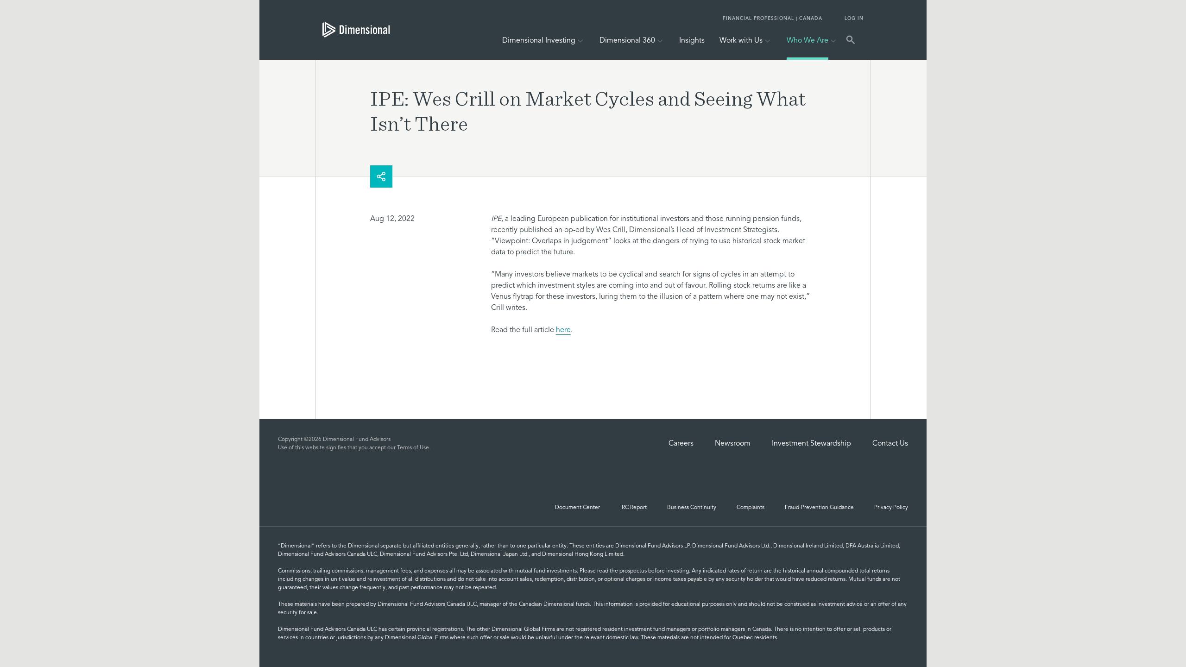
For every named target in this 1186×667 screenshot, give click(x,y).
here (563, 330)
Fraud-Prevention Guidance (819, 507)
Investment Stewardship (811, 443)
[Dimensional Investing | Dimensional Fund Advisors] (352, 29)
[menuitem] (692, 42)
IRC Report (633, 507)
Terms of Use (413, 448)
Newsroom (733, 443)
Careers (681, 443)
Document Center (577, 507)
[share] (381, 176)
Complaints (750, 507)
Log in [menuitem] (854, 18)
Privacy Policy (891, 507)
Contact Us (890, 443)
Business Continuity (691, 507)
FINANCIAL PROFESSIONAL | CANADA (772, 18)
